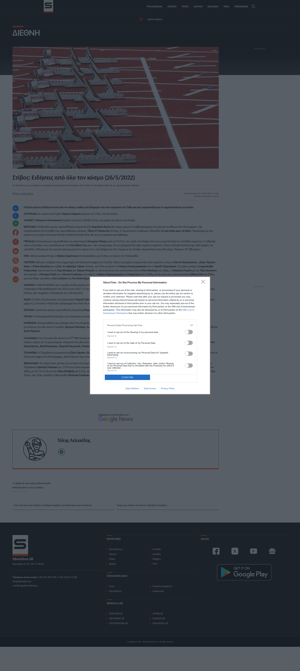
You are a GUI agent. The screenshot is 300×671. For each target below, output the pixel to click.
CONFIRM (127, 377)
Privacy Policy (168, 388)
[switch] (189, 332)
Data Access (150, 388)
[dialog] (150, 335)
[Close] (204, 283)
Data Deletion (132, 388)
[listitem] (150, 325)
